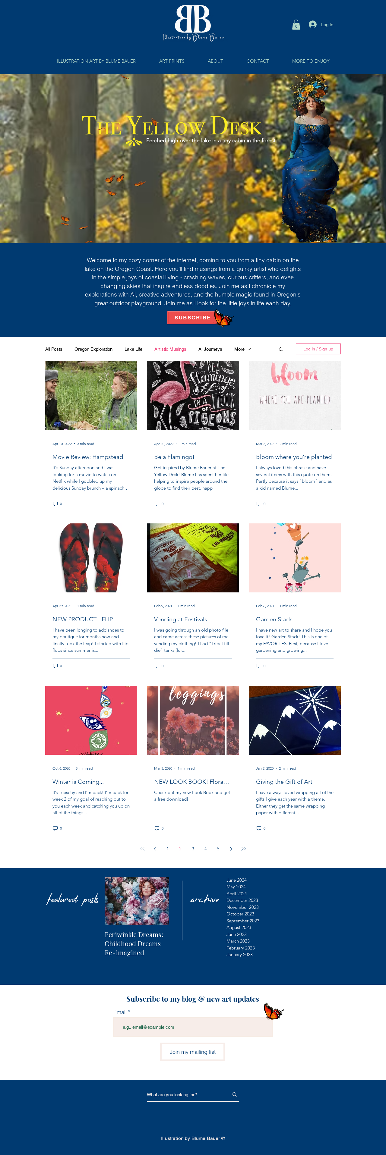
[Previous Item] (114, 900)
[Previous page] (155, 848)
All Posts (53, 349)
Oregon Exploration (93, 349)
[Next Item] (159, 900)
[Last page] (243, 848)
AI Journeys (210, 349)
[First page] (142, 848)
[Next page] (231, 848)
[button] (296, 25)
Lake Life (133, 349)
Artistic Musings (170, 349)
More (239, 349)
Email (120, 1012)
